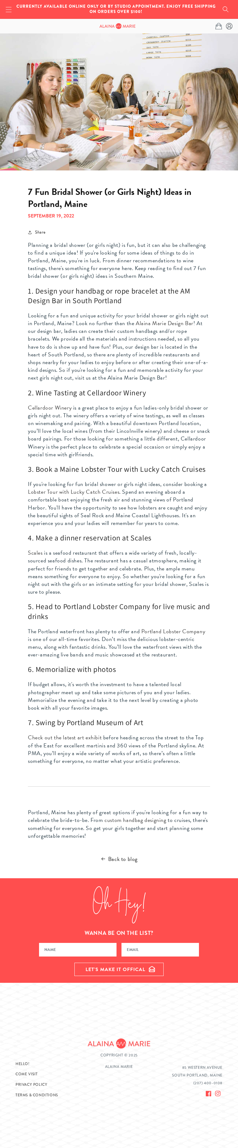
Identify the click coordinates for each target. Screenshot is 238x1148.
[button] (226, 9)
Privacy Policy (31, 1084)
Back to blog (123, 859)
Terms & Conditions (36, 1095)
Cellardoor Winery (50, 407)
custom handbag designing (135, 820)
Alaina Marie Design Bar (164, 323)
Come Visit (26, 1074)
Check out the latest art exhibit (65, 737)
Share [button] (40, 232)
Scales (35, 552)
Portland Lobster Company (173, 631)
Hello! (22, 1064)
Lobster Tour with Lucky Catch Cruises (73, 492)
